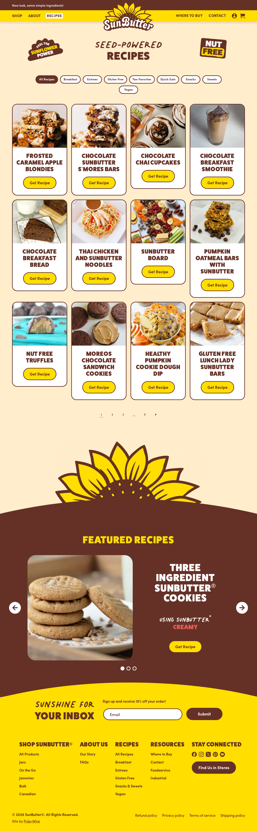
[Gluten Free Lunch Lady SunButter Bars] (217, 350)
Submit (204, 713)
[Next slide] (242, 607)
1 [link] (101, 414)
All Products (29, 754)
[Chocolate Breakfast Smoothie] (217, 149)
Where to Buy (189, 15)
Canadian (27, 794)
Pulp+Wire (32, 821)
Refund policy (146, 815)
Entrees (92, 79)
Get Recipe (185, 646)
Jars (22, 762)
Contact (217, 15)
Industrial (158, 778)
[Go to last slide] (14, 607)
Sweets (212, 79)
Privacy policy (173, 815)
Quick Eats (167, 79)
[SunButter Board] (158, 242)
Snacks (191, 79)
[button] (17, 15)
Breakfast (70, 79)
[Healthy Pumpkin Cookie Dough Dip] (158, 350)
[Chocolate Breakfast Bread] (40, 245)
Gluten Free (115, 79)
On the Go (27, 770)
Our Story (87, 754)
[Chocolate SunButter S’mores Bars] (99, 149)
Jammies (26, 778)
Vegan (128, 89)
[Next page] (155, 414)
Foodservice (160, 770)
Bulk (22, 786)
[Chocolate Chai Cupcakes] (158, 146)
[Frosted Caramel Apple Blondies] (40, 149)
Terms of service (202, 815)
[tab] (122, 668)
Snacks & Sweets (128, 786)
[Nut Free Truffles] (40, 344)
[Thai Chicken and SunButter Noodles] (99, 245)
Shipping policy (232, 815)
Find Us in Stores (213, 767)
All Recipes (46, 79)
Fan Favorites (142, 79)
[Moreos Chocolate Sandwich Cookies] (99, 350)
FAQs (84, 762)
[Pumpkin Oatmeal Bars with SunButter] (217, 248)
